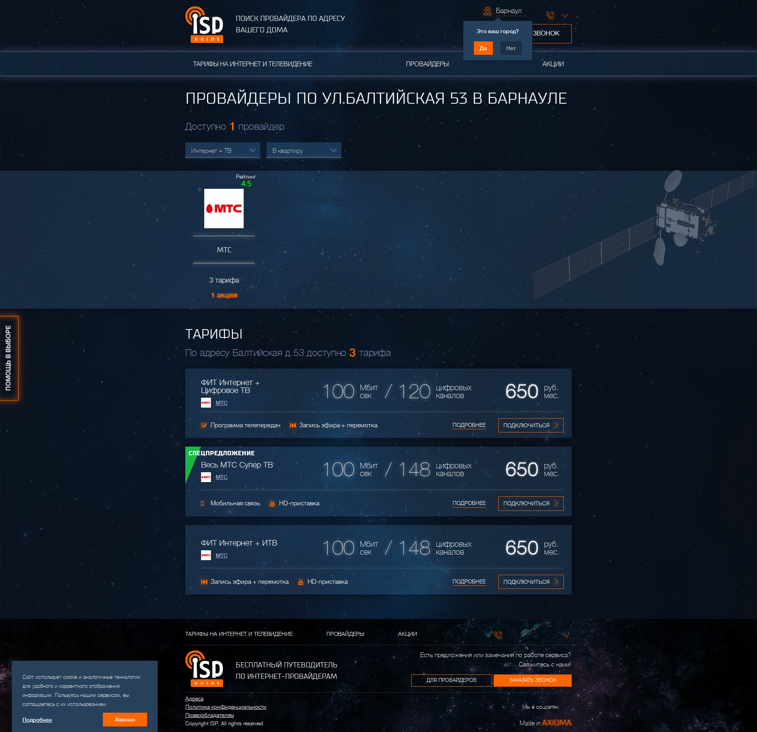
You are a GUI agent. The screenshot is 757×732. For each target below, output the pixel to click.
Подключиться (526, 425)
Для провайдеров (452, 680)
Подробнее (469, 425)
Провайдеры (427, 64)
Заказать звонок (532, 680)
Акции (553, 64)
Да (483, 48)
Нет (511, 48)
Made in (546, 722)
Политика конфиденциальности (226, 707)
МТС (221, 403)
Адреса (194, 698)
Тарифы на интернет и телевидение (252, 64)
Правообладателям (209, 715)
